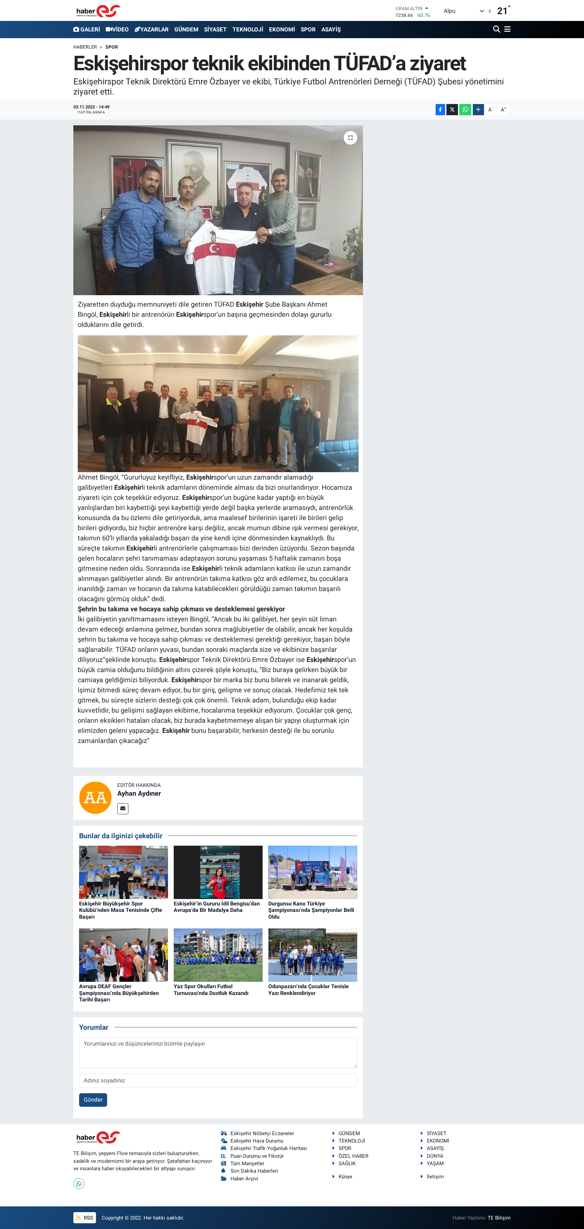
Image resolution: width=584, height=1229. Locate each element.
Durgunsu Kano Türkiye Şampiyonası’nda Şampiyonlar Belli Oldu (311, 910)
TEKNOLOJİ (248, 29)
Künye (345, 1177)
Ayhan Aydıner (139, 793)
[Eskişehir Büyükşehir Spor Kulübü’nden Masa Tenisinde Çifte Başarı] (123, 872)
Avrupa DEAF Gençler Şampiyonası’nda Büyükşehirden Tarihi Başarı (119, 992)
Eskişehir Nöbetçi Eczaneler (262, 1133)
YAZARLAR (154, 29)
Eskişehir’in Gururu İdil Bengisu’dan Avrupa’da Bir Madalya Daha (217, 906)
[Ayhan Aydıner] (95, 797)
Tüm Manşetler (247, 1163)
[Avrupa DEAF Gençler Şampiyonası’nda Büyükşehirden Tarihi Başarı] (123, 954)
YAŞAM (435, 1163)
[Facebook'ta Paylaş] (440, 109)
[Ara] (497, 29)
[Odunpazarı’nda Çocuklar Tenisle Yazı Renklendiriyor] (312, 954)
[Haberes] (98, 10)
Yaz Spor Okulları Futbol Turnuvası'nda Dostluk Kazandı (211, 989)
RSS (87, 1218)
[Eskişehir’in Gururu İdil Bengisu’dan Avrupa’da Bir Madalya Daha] (218, 872)
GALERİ (90, 29)
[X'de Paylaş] (452, 109)
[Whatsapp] (78, 1183)
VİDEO (120, 29)
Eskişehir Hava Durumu (256, 1141)
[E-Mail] (122, 808)
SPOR (308, 29)
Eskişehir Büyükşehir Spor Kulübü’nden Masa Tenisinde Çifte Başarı (120, 910)
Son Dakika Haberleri (254, 1171)
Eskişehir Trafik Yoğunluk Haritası (268, 1148)
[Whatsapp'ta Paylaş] (465, 109)
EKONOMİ (282, 29)
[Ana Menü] (506, 29)
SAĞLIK (347, 1163)
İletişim (435, 1177)
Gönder (93, 1099)
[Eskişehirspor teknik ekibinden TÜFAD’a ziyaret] (218, 210)
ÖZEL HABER (353, 1156)
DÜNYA (435, 1156)
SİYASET (215, 29)
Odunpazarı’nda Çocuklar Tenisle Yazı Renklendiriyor (308, 989)
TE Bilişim (499, 1218)
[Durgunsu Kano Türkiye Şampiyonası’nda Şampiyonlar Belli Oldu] (312, 872)
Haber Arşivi (244, 1179)
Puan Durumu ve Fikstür (257, 1156)
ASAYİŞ (331, 29)
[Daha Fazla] (478, 109)
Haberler (85, 47)
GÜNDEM (186, 29)
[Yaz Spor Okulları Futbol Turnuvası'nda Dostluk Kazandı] (218, 954)
